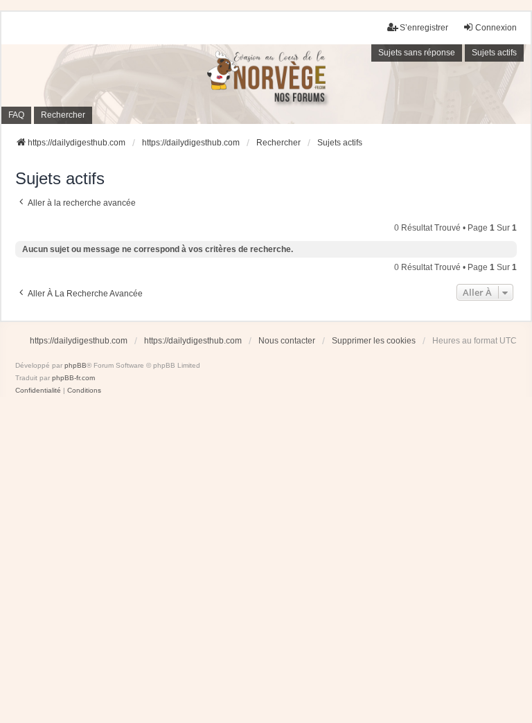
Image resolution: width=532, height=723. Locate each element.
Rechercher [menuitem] (63, 115)
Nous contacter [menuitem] (286, 341)
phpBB (75, 365)
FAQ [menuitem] (16, 115)
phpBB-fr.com (73, 378)
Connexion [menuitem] (496, 28)
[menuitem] (38, 390)
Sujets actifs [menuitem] (494, 52)
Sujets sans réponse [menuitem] (416, 52)
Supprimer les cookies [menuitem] (374, 341)
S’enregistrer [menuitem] (424, 28)
